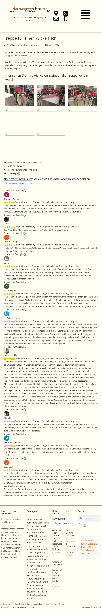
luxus (46, 556)
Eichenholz (32, 532)
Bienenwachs (41, 526)
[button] (85, 14)
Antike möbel (38, 519)
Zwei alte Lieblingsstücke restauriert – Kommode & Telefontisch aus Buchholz (73, 541)
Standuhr (31, 588)
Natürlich (45, 566)
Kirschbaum (32, 549)
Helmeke (41, 539)
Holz (29, 542)
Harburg (31, 539)
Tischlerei (42, 591)
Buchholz (31, 529)
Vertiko (30, 598)
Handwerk (42, 536)
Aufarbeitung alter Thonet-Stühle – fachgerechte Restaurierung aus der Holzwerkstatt (59, 540)
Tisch (43, 588)
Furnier (41, 532)
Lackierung (32, 552)
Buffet (39, 529)
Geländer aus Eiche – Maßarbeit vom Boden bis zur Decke (57, 571)
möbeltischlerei (34, 566)
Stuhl (38, 588)
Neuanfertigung (35, 569)
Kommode (43, 549)
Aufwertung (32, 523)
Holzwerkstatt (34, 545)
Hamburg (32, 535)
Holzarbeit (36, 542)
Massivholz (41, 559)
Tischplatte (32, 595)
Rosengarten (33, 581)
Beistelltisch (43, 522)
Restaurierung (35, 578)
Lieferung (39, 556)
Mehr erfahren (64, 495)
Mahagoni (31, 559)
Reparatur (42, 572)
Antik (29, 519)
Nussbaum (32, 572)
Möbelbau (36, 562)
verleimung (42, 595)
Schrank (44, 581)
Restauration (33, 575)
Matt (29, 562)
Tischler (31, 591)
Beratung (31, 526)
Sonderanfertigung (35, 585)
